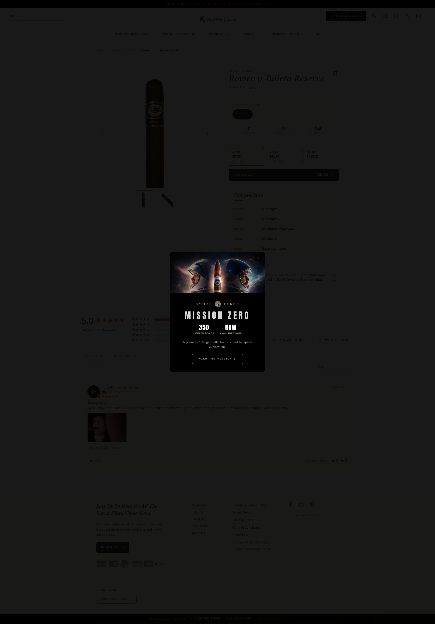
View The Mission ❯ (217, 358)
